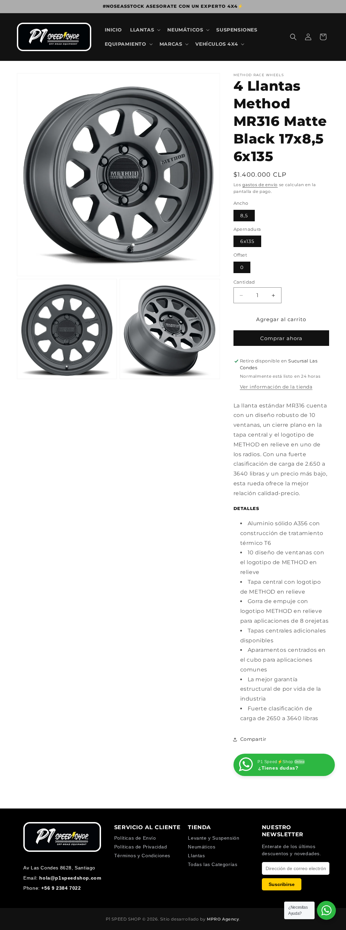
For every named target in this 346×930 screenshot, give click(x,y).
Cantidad (244, 282)
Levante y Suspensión (213, 838)
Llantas (196, 855)
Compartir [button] (253, 739)
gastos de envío (260, 184)
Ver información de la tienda (276, 387)
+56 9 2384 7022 (61, 888)
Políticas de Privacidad (140, 846)
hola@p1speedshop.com (70, 878)
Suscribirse (282, 884)
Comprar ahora (281, 338)
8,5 (244, 216)
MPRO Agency (223, 919)
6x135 (247, 241)
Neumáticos (201, 846)
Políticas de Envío (135, 838)
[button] (144, 30)
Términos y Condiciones (142, 855)
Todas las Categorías (212, 864)
